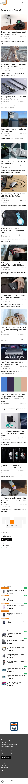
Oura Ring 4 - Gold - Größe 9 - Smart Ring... (15, 648)
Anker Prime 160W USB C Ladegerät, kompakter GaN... (15, 655)
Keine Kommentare (23, 36)
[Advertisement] (14, 567)
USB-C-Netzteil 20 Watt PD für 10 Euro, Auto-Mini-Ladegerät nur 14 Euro (13, 330)
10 (16, 522)
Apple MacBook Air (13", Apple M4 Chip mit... (16, 676)
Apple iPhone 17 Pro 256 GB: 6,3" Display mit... (14, 614)
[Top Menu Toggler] (25, 2)
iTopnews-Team (7, 536)
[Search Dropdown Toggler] (22, 3)
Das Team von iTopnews (8, 746)
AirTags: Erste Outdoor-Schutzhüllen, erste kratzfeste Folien (12, 230)
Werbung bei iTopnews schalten (9, 744)
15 (16, 525)
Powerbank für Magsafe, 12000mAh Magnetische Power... (15, 641)
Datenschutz (6, 545)
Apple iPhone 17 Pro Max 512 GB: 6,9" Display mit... (16, 622)
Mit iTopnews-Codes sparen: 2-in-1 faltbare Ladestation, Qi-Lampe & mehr (13, 500)
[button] (2, 781)
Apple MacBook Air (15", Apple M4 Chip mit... (16, 669)
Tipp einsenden (6, 535)
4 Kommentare (24, 68)
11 (20, 522)
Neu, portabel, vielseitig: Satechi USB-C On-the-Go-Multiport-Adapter (13, 196)
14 (12, 525)
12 (24, 522)
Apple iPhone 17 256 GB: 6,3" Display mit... (15, 591)
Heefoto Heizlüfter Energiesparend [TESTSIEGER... (15, 662)
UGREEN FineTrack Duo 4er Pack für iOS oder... (15, 634)
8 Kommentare (24, 267)
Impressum (6, 543)
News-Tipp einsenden (7, 742)
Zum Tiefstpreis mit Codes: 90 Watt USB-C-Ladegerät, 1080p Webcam (12, 433)
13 (7, 525)
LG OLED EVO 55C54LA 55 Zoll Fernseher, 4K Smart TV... (14, 683)
